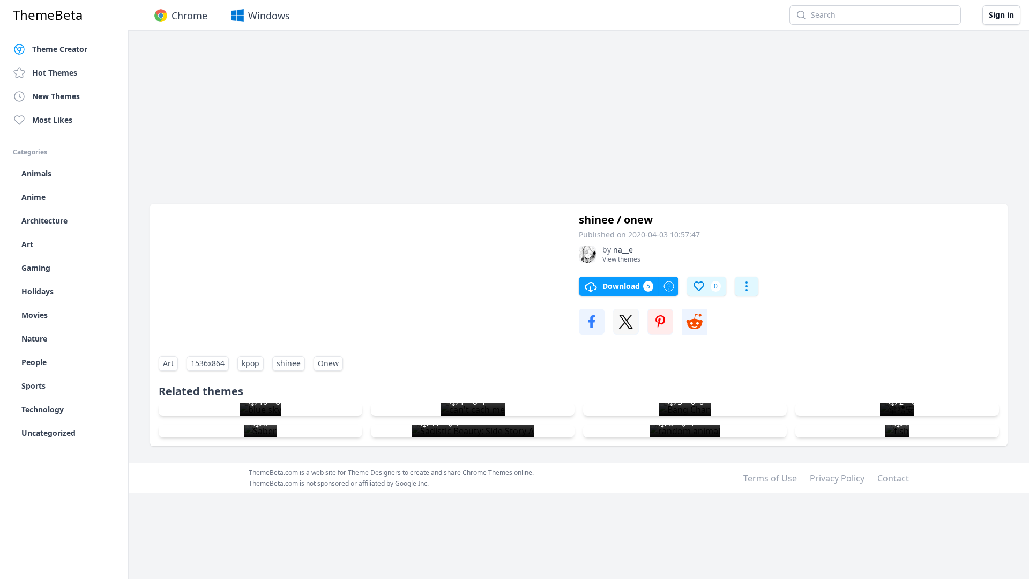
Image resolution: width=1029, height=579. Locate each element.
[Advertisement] (471, 122)
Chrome (189, 15)
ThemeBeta (48, 15)
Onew (328, 363)
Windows (269, 15)
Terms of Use (770, 478)
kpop (250, 363)
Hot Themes (54, 73)
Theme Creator (59, 49)
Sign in (1001, 15)
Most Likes (52, 120)
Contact (893, 478)
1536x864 (208, 363)
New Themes (56, 96)
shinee (289, 363)
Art (168, 363)
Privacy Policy (837, 478)
